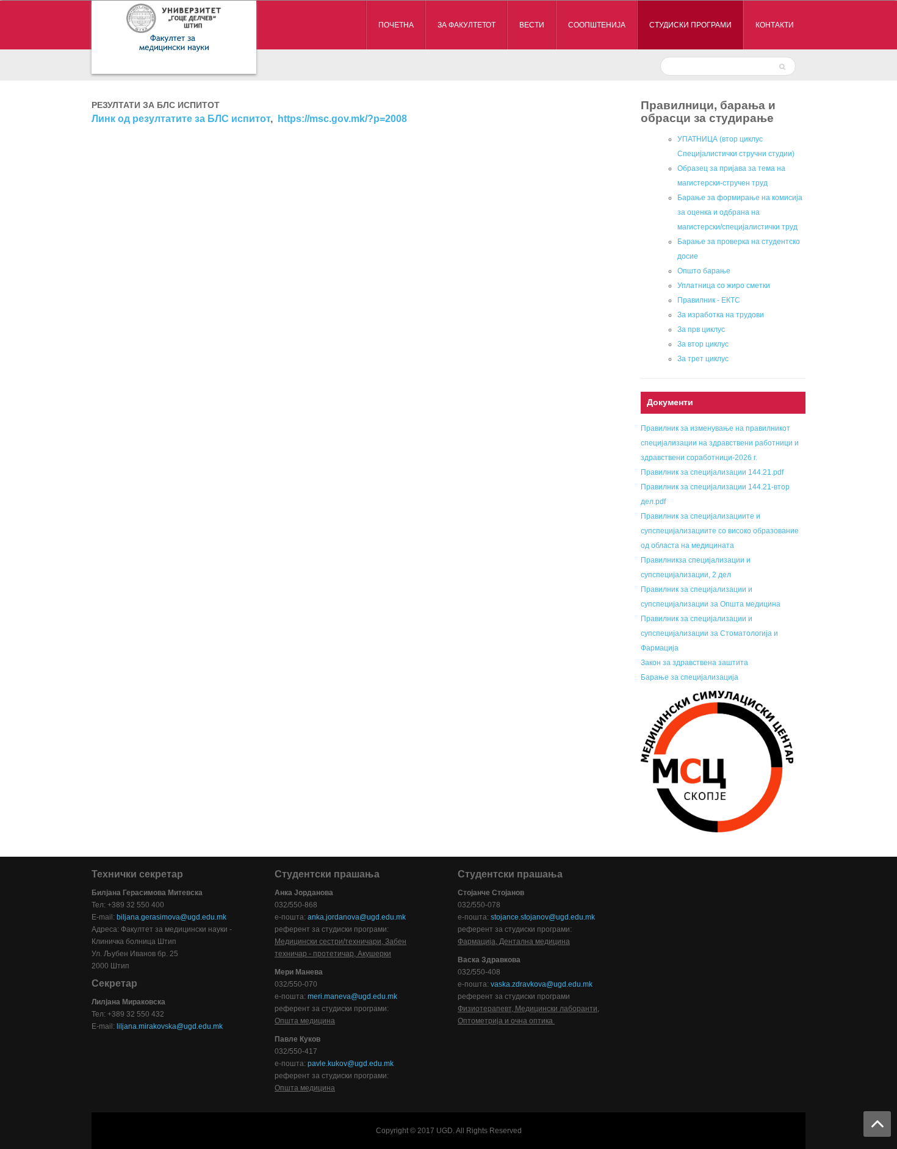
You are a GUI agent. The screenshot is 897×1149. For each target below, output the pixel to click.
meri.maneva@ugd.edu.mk (352, 996)
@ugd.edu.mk (370, 1063)
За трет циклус (703, 359)
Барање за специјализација (689, 677)
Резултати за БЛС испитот (156, 105)
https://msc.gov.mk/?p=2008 (342, 118)
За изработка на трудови (720, 315)
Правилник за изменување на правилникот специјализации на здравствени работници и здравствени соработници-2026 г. (720, 443)
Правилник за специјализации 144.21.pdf (712, 472)
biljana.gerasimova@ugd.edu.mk (171, 917)
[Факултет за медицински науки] (174, 37)
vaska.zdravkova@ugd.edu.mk (542, 984)
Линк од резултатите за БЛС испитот (181, 118)
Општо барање (703, 271)
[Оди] (783, 66)
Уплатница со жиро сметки (723, 285)
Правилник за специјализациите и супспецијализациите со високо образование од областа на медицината (720, 531)
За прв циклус (701, 329)
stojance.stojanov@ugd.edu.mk (543, 917)
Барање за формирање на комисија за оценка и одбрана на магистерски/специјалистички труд (739, 212)
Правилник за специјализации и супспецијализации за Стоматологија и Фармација (709, 633)
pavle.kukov (327, 1063)
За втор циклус (703, 344)
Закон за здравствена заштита (694, 662)
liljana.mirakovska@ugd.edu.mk (170, 1026)
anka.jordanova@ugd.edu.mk (357, 917)
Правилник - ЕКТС (708, 300)
